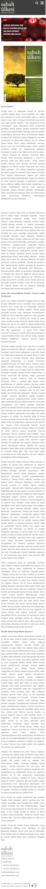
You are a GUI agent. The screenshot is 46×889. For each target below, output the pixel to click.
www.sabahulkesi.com (10, 875)
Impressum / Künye (21, 886)
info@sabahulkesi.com (10, 872)
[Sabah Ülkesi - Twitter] (32, 886)
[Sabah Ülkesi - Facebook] (29, 886)
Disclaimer (10, 886)
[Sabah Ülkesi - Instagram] (35, 886)
